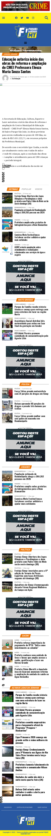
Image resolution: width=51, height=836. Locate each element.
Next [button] (46, 6)
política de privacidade (24, 807)
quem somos (42, 807)
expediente (8, 807)
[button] (3, 18)
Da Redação (16, 79)
